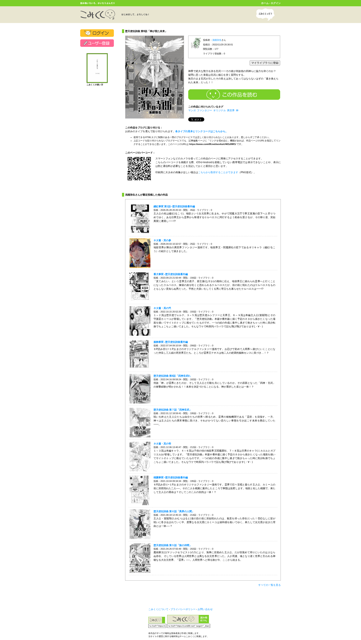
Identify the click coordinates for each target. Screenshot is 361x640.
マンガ (192, 110)
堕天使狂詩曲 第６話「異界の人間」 (174, 511)
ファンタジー (204, 110)
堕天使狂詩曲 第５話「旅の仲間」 (173, 545)
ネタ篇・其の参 (162, 240)
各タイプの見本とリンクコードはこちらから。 (201, 131)
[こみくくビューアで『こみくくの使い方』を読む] (97, 81)
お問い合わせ (205, 609)
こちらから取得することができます (218, 172)
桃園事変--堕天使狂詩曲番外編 (171, 477)
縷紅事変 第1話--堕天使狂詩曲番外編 (174, 206)
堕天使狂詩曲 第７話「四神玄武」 (173, 409)
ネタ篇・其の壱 (162, 443)
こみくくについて (158, 609)
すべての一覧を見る (269, 585)
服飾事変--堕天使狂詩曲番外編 (171, 341)
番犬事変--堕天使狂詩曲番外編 (171, 274)
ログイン (276, 3)
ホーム (265, 3)
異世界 (231, 110)
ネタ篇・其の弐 (162, 308)
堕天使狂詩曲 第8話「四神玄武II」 (173, 375)
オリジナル (219, 110)
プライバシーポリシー (183, 609)
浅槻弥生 (216, 40)
